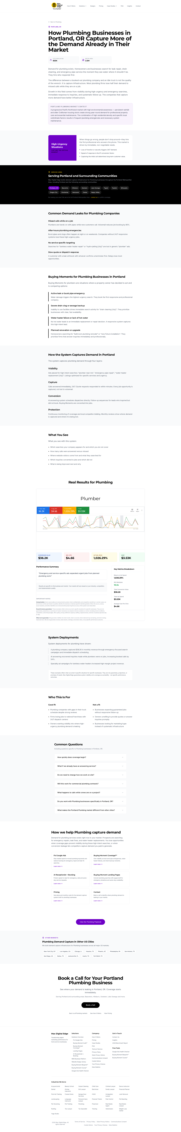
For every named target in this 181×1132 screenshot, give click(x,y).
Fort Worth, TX (98, 956)
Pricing (101, 6)
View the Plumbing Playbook (90, 922)
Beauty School (69, 1086)
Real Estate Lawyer (122, 1105)
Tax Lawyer (68, 1109)
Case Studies (111, 6)
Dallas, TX (60, 956)
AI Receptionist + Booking (78, 1055)
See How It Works (95, 1013)
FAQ (122, 6)
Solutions (82, 6)
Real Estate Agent (109, 1105)
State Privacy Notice (98, 1055)
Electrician (95, 1089)
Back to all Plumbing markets (78, 1013)
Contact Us (115, 1037)
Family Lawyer (110, 1089)
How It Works (71, 6)
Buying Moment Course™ (79, 1068)
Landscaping (55, 1099)
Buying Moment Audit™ (80, 1043)
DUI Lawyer (82, 1089)
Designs (92, 6)
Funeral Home (69, 1094)
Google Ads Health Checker (80, 1071)
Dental (53, 1089)
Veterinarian (109, 1109)
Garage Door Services (82, 1095)
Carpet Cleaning (83, 1086)
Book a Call (90, 1005)
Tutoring (94, 1109)
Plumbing (81, 1104)
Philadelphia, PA (115, 951)
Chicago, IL (78, 951)
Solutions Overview (77, 1037)
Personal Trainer (97, 1099)
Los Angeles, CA (65, 951)
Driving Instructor (68, 1090)
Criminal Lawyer (110, 1086)
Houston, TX (90, 951)
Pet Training (68, 1104)
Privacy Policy (96, 1052)
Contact (138, 6)
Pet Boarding (123, 1099)
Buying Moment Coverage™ (78, 1047)
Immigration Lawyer (109, 1095)
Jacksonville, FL (73, 956)
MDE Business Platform (79, 1059)
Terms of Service (97, 1049)
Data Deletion (96, 1067)
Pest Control (109, 1099)
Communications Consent (100, 1058)
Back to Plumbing (56, 22)
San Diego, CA (48, 956)
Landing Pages (77, 1051)
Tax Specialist (82, 1109)
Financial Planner (124, 1089)
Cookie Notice (96, 1061)
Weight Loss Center (123, 1109)
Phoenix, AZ (102, 951)
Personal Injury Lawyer (82, 1100)
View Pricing (108, 1013)
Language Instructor (68, 1100)
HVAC (94, 1094)
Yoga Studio (55, 1113)
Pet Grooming (55, 1104)
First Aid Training (56, 1094)
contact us (94, 197)
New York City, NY (50, 951)
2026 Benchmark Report (120, 1043)
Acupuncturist (55, 1086)
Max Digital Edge (59, 1034)
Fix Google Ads (77, 1040)
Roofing (53, 1109)
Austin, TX (86, 956)
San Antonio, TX (130, 951)
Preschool (95, 1104)
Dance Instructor (124, 1086)
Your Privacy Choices (98, 1064)
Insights (129, 6)
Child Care (95, 1086)
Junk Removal (123, 1094)
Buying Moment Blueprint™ (80, 1065)
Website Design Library (79, 1062)
